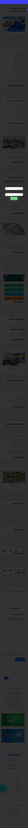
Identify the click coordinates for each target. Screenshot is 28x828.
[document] (14, 414)
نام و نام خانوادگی (18, 185)
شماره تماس (19, 191)
